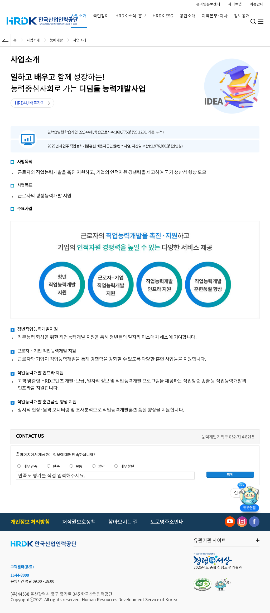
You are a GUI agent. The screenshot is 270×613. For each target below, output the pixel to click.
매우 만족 (30, 466)
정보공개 (242, 15)
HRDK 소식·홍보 (130, 15)
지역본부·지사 (215, 15)
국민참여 (101, 15)
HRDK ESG (162, 15)
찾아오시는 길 (123, 521)
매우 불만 (127, 466)
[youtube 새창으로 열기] (230, 521)
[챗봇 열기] (249, 498)
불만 (101, 466)
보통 (79, 466)
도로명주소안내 (167, 521)
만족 (56, 466)
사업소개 (79, 15)
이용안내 (256, 4)
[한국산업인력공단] (43, 544)
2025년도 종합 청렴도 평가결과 (218, 567)
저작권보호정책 (78, 521)
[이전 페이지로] (5, 40)
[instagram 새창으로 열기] (242, 521)
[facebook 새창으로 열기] (254, 521)
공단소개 (187, 15)
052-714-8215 (241, 436)
